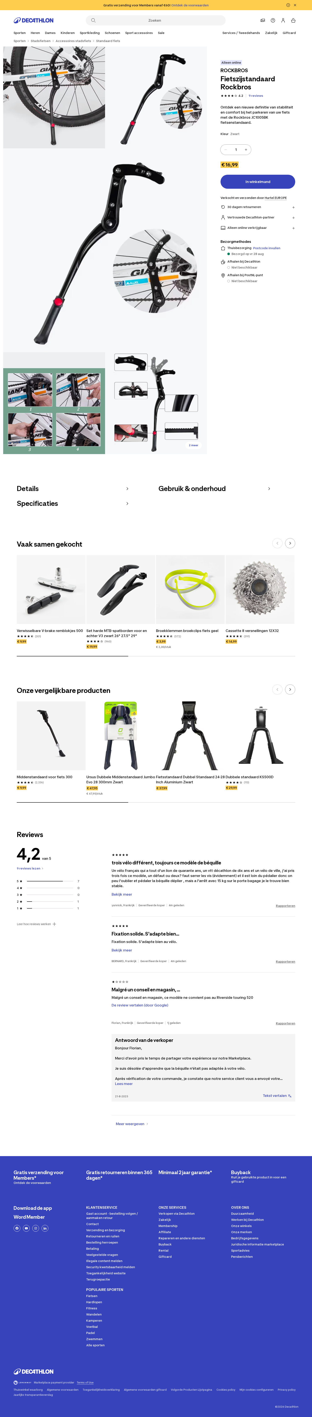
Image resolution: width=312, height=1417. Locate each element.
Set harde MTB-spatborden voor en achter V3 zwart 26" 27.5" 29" (117, 633)
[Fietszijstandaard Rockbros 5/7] (156, 403)
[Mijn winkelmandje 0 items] (293, 20)
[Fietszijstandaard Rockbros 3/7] (105, 250)
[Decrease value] (226, 150)
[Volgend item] (290, 543)
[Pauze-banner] (288, 5)
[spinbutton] (236, 149)
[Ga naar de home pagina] (33, 20)
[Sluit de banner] (295, 5)
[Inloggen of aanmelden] (283, 20)
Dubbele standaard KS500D (250, 777)
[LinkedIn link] (45, 1228)
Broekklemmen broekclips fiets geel (187, 631)
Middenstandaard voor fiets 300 (44, 777)
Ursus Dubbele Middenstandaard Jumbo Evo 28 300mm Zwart (120, 779)
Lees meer (124, 1084)
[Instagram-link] (35, 1228)
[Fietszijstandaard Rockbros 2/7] (54, 97)
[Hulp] (273, 20)
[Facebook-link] (17, 1228)
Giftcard (289, 33)
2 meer (193, 445)
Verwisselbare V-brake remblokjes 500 (50, 631)
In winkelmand (258, 182)
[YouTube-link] (26, 1228)
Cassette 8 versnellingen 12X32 (252, 631)
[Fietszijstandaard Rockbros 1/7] (156, 97)
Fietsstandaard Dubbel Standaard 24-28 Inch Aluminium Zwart (190, 779)
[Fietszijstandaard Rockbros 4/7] (54, 403)
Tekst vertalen (275, 1095)
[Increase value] (246, 150)
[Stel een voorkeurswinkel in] (263, 20)
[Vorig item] (277, 543)
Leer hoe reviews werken (34, 924)
